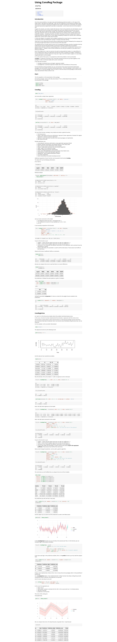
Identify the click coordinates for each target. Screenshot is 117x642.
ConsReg (39, 14)
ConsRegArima (40, 15)
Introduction (39, 11)
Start (38, 13)
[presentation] (57, 577)
